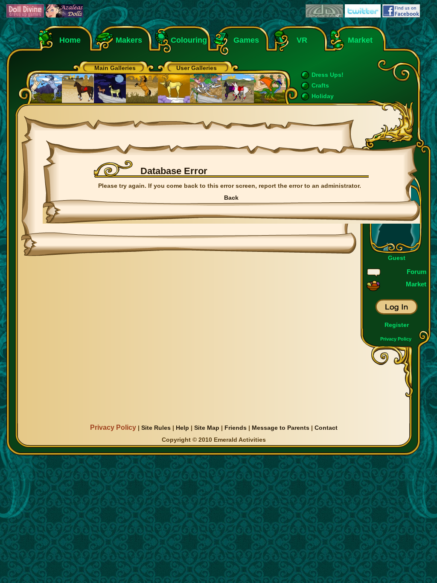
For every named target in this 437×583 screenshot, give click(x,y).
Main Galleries (115, 67)
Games (246, 40)
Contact (326, 427)
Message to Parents (280, 427)
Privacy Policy (395, 338)
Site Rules (156, 427)
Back (231, 197)
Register (397, 324)
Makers (129, 40)
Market (360, 40)
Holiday (323, 96)
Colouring (189, 40)
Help (182, 427)
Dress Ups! (328, 74)
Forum (416, 271)
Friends (235, 427)
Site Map (206, 427)
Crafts (320, 85)
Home (70, 40)
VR (299, 40)
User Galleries (196, 67)
